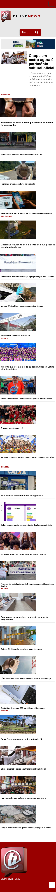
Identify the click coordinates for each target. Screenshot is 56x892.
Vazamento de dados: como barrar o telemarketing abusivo (27, 213)
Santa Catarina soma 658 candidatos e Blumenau (22, 708)
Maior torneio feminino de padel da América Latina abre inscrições (27, 368)
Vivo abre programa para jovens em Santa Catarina (23, 554)
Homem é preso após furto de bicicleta (18, 184)
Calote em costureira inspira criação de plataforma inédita (26, 525)
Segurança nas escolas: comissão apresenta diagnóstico (24, 618)
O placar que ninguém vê (12, 428)
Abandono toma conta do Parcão (15, 335)
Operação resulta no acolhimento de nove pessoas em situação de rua (28, 245)
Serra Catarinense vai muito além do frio (22, 739)
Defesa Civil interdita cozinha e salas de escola (21, 649)
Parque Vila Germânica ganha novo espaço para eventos (26, 828)
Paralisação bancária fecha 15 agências (22, 495)
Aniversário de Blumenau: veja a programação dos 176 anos (27, 277)
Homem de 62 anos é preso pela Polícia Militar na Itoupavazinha (27, 123)
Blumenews (20, 16)
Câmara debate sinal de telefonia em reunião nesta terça (26, 679)
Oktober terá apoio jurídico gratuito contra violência (23, 798)
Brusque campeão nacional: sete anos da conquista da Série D (27, 459)
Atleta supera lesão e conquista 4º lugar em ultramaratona (26, 399)
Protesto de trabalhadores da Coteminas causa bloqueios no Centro (27, 585)
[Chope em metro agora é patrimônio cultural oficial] (14, 57)
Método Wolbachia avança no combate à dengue (22, 306)
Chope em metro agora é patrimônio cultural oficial (41, 62)
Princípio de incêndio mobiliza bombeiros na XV (21, 155)
